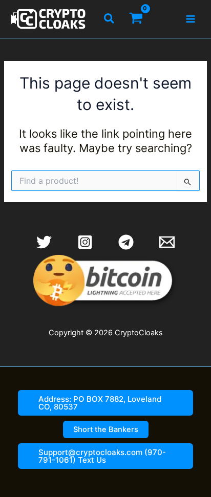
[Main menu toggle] (190, 19)
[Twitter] (44, 242)
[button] (109, 19)
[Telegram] (126, 242)
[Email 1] (167, 242)
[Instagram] (85, 242)
